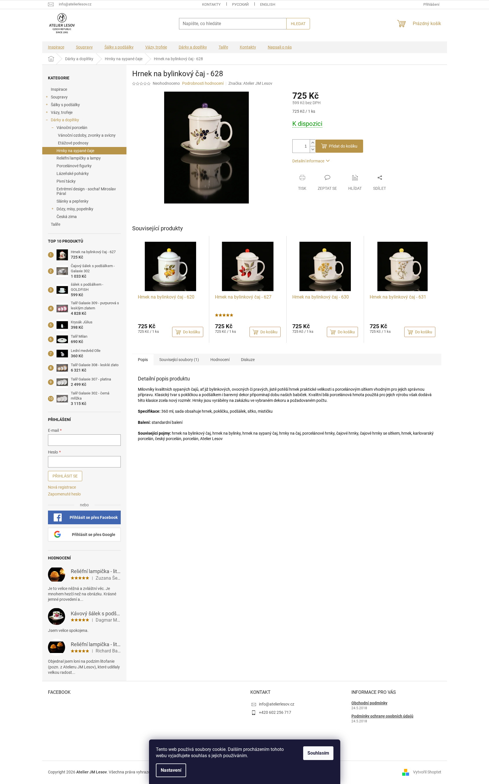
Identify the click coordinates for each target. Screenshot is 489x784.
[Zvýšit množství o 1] (312, 143)
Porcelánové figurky (74, 166)
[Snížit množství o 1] (312, 149)
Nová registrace (62, 487)
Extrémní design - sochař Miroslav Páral (86, 191)
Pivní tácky (66, 181)
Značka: (250, 83)
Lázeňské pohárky (73, 173)
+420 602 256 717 (275, 712)
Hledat (298, 23)
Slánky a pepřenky (72, 201)
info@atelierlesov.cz (276, 704)
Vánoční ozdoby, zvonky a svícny (87, 135)
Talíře (55, 224)
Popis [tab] (143, 359)
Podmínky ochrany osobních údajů (382, 716)
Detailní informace (308, 161)
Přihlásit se (65, 476)
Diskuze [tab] (248, 359)
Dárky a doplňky (65, 120)
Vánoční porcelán (72, 127)
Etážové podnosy (73, 143)
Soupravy (59, 97)
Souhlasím (318, 753)
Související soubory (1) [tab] (179, 359)
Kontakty (211, 4)
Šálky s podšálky (65, 104)
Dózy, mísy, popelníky (75, 209)
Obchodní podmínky (369, 703)
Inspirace (59, 89)
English (267, 4)
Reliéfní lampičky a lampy (79, 158)
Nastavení (171, 770)
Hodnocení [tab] (220, 359)
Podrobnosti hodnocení (203, 83)
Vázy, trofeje (62, 112)
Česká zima (67, 216)
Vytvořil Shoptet (427, 772)
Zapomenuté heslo (64, 494)
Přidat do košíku (343, 146)
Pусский (240, 4)
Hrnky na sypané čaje (75, 150)
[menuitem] (56, 47)
